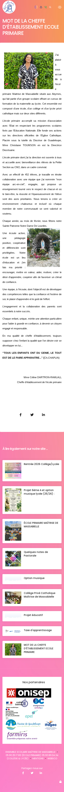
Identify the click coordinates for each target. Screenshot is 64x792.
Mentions (38, 758)
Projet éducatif (33, 615)
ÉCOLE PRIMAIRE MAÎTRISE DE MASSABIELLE (41, 524)
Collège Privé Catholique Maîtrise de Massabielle (39, 594)
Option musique (34, 578)
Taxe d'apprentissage (38, 630)
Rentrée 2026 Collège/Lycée (41, 464)
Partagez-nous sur (32, 768)
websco (52, 758)
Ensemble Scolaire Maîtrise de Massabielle (30, 752)
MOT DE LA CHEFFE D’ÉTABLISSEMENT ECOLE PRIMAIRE (38, 648)
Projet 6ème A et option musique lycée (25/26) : (39, 491)
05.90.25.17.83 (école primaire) (23, 755)
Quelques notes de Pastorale (36, 553)
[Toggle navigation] (60, 7)
